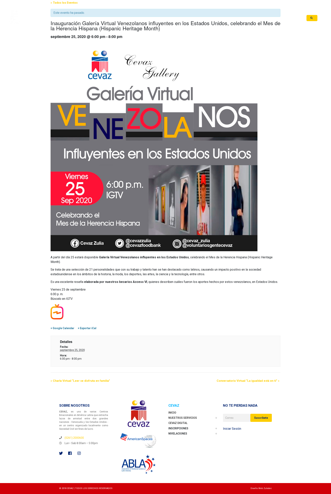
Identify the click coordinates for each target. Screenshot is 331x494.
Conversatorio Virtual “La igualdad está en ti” (248, 380)
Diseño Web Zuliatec (261, 488)
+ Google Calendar (62, 328)
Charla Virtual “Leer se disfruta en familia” (80, 380)
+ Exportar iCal (87, 328)
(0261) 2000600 (74, 437)
